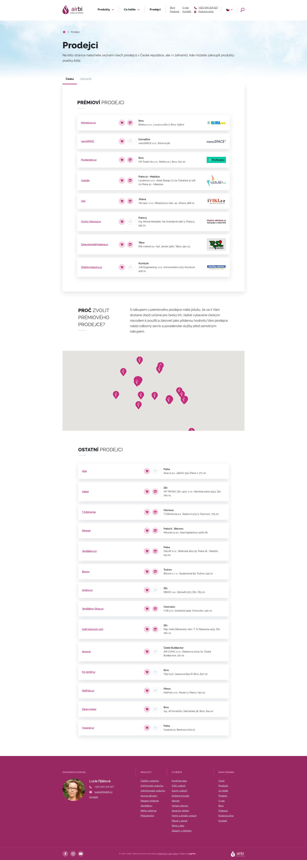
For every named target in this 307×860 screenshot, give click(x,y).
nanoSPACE (87, 141)
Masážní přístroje (150, 800)
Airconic (86, 651)
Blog (172, 7)
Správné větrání (180, 810)
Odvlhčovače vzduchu (153, 790)
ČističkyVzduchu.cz (91, 267)
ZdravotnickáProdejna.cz (94, 244)
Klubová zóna (225, 815)
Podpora (174, 11)
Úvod (221, 780)
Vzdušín (85, 180)
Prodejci (155, 9)
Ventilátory (146, 805)
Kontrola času (179, 780)
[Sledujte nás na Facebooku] (65, 854)
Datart (85, 491)
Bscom (86, 571)
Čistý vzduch (179, 785)
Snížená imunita (180, 795)
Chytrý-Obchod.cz (91, 221)
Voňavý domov (180, 805)
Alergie (176, 800)
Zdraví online (89, 709)
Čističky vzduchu (150, 780)
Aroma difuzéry (149, 795)
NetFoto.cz (88, 690)
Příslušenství (147, 815)
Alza (84, 471)
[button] (229, 9)
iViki (83, 201)
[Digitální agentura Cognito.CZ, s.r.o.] (192, 853)
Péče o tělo (178, 825)
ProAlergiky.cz (88, 159)
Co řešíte (130, 9)
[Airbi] (73, 9)
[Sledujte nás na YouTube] (81, 854)
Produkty (104, 9)
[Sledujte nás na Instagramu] (73, 854)
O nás (185, 7)
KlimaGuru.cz (88, 122)
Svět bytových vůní (92, 629)
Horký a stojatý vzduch (184, 815)
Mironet (86, 530)
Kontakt (186, 11)
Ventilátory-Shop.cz (92, 608)
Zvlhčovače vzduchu (152, 785)
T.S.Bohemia (89, 512)
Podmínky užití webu (168, 853)
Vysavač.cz (88, 727)
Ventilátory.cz (89, 551)
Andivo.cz (87, 590)
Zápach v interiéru (182, 830)
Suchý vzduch (179, 790)
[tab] (70, 79)
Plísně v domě (179, 820)
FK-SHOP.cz (88, 672)
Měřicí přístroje (149, 810)
